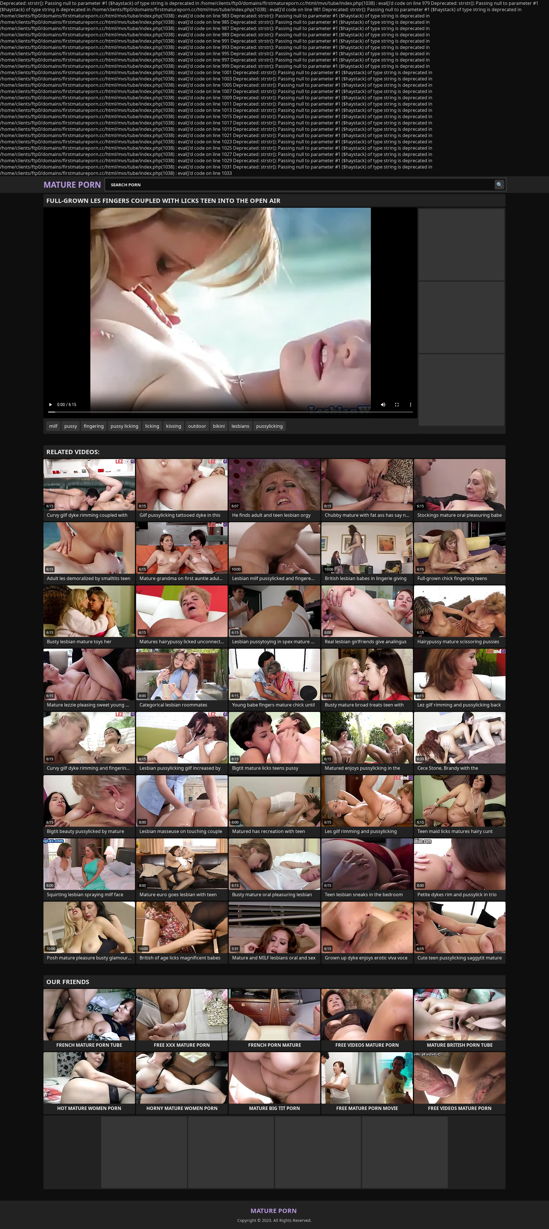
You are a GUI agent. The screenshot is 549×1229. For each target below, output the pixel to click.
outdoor (197, 426)
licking (152, 426)
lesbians (240, 426)
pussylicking (269, 426)
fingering (94, 426)
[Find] (499, 184)
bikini (219, 426)
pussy (70, 426)
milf (53, 426)
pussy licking (124, 426)
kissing (173, 426)
